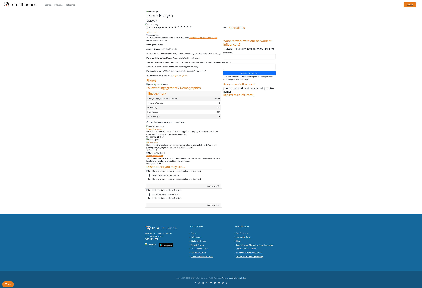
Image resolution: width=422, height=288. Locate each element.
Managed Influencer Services (249, 252)
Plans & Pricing (197, 245)
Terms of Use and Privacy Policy (234, 278)
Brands (194, 233)
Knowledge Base (243, 237)
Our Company (242, 233)
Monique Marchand (154, 155)
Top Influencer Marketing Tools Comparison (255, 245)
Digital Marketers (198, 241)
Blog (238, 241)
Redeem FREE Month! (249, 73)
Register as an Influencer (238, 94)
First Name (227, 52)
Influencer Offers (198, 252)
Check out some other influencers (203, 37)
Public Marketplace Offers (202, 256)
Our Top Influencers (199, 248)
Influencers (196, 237)
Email (225, 62)
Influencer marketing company (249, 256)
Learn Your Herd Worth (246, 248)
